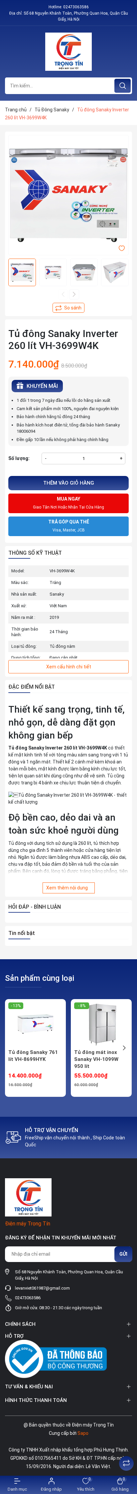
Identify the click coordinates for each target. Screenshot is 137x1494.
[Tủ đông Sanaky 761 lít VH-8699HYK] (35, 1024)
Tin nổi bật (21, 933)
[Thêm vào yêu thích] (121, 248)
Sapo (82, 1433)
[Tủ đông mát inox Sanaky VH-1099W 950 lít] (101, 1024)
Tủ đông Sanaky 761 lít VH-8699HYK (33, 1055)
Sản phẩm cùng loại (39, 978)
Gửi (123, 1254)
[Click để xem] (68, 195)
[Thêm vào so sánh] (68, 308)
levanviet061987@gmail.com (42, 1288)
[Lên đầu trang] (126, 1446)
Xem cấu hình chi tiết (68, 666)
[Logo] (68, 52)
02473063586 (76, 7)
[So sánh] (126, 1463)
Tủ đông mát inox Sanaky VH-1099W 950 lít (96, 1059)
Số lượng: (19, 458)
